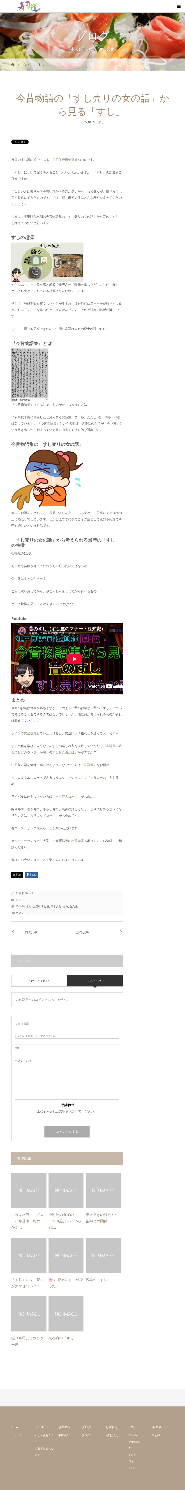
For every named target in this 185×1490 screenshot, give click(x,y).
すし (101, 122)
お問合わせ (112, 1435)
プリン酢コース (95, 777)
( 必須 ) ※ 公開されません (35, 1036)
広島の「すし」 (99, 1280)
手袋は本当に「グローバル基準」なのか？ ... (27, 1221)
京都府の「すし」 (63, 1338)
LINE (132, 1467)
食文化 (73, 906)
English (156, 1435)
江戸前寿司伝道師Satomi (69, 159)
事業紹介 (63, 1435)
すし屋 (45, 906)
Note (131, 1461)
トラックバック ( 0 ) (39, 980)
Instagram (134, 1441)
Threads (133, 1455)
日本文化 (56, 906)
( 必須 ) (22, 1023)
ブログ (86, 1435)
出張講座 (77, 841)
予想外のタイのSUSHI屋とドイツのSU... (65, 1221)
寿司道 (88, 765)
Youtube (20, 906)
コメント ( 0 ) (94, 980)
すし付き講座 (61, 752)
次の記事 (82, 932)
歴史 (65, 906)
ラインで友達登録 (24, 733)
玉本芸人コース (67, 796)
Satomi (29, 893)
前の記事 (31, 932)
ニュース (16, 1435)
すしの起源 (33, 906)
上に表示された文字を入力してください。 (67, 1111)
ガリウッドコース (43, 815)
